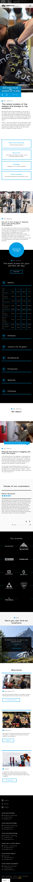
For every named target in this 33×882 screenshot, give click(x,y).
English (5, 880)
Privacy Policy (16, 644)
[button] (30, 5)
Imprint (15, 876)
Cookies (20, 876)
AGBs (3, 876)
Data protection (8, 876)
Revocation (25, 876)
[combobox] (6, 880)
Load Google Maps (16, 648)
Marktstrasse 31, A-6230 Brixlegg (21, 2)
